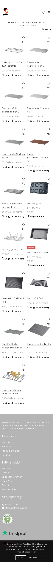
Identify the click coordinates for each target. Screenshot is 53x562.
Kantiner (20, 22)
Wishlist (37, 12)
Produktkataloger (11, 450)
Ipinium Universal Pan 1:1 (39, 252)
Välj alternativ (37, 216)
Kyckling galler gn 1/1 (12, 249)
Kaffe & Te (7, 481)
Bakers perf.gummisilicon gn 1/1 (37, 157)
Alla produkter (9, 489)
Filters (45, 29)
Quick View (23, 42)
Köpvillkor (7, 446)
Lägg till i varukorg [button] (14, 75)
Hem (12, 22)
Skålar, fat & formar (12, 476)
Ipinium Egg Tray (35, 203)
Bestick (5, 485)
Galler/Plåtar (31, 22)
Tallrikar (6, 472)
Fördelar (6, 455)
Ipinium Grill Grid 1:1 (36, 298)
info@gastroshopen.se (15, 508)
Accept (21, 558)
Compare (23, 37)
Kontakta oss (8, 442)
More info (33, 557)
